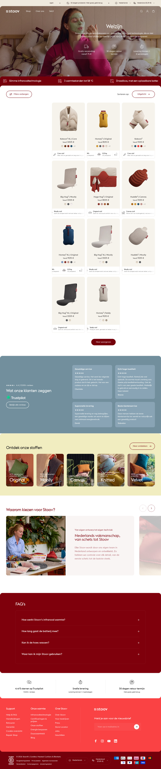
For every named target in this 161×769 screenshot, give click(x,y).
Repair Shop (12, 735)
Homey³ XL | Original (68, 255)
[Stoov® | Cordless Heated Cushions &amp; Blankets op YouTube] (108, 741)
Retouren (10, 723)
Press (57, 723)
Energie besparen (39, 730)
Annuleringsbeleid (46, 764)
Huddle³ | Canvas (138, 197)
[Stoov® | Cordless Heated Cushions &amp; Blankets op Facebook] (95, 741)
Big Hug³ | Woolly (68, 197)
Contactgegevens (33, 764)
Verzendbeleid (20, 764)
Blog (33, 738)
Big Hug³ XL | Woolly (103, 255)
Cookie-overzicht (14, 731)
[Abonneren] (136, 726)
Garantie (10, 727)
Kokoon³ (138, 139)
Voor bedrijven (62, 719)
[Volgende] (151, 508)
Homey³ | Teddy (103, 313)
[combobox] (123, 3)
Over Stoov (60, 715)
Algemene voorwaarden (50, 760)
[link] (19, 470)
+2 (74, 146)
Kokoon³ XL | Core (68, 139)
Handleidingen (13, 719)
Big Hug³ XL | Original (68, 313)
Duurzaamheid (38, 734)
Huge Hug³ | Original (103, 197)
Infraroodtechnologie (41, 715)
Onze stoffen (37, 725)
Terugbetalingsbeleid (23, 760)
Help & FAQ (11, 715)
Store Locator (61, 727)
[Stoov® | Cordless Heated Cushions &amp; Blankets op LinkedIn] (115, 741)
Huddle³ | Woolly (138, 255)
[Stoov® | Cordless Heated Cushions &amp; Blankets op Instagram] (102, 741)
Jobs (57, 731)
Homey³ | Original (103, 139)
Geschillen (60, 735)
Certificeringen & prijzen (39, 720)
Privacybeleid (36, 760)
